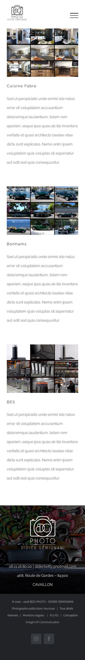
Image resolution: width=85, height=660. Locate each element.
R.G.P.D (54, 615)
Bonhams (17, 244)
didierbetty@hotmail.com (55, 566)
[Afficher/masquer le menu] (74, 15)
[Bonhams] (42, 210)
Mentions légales (34, 615)
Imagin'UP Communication (42, 622)
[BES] (42, 368)
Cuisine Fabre (22, 86)
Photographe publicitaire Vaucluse (33, 608)
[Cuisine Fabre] (42, 52)
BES (11, 402)
